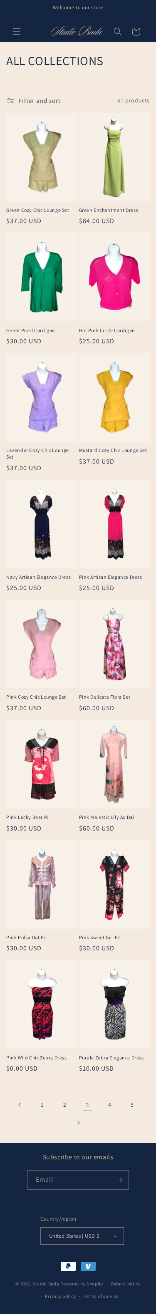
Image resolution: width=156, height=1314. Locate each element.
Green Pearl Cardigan (30, 330)
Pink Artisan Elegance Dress (110, 577)
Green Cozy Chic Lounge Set (37, 210)
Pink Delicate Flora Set (105, 697)
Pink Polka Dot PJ (26, 937)
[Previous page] (20, 1104)
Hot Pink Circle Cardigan (107, 330)
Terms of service (101, 1296)
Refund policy (126, 1284)
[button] (16, 31)
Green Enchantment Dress (109, 210)
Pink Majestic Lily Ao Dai (106, 817)
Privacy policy (60, 1296)
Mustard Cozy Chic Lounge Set (113, 450)
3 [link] (87, 1105)
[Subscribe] (119, 1180)
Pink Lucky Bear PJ (27, 817)
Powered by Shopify (81, 1283)
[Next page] (78, 1123)
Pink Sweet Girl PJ (99, 937)
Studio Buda (45, 1283)
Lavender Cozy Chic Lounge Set (37, 453)
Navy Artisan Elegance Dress (38, 577)
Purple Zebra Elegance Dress (111, 1057)
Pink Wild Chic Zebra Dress (36, 1057)
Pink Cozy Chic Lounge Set (36, 697)
